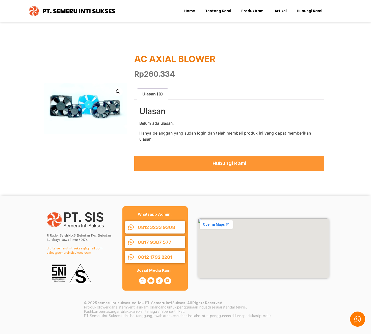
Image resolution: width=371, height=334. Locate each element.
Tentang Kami (218, 10)
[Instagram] (142, 280)
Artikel (281, 10)
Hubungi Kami (309, 10)
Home (189, 10)
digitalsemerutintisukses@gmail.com (74, 248)
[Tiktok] (159, 280)
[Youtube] (167, 280)
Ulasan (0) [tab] (152, 93)
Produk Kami (252, 10)
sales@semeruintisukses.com (69, 252)
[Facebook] (150, 280)
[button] (118, 91)
